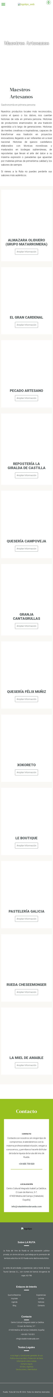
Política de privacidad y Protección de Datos (26, 1358)
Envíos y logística (26, 1367)
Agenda (14, 1302)
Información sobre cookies (27, 1361)
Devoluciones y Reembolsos (26, 1369)
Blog (14, 1306)
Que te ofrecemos (14, 1295)
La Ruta (41, 1299)
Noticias (41, 1302)
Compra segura (26, 1364)
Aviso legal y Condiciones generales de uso (26, 1356)
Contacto (41, 1306)
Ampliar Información (26, 251)
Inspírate (14, 1299)
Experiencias (41, 1295)
